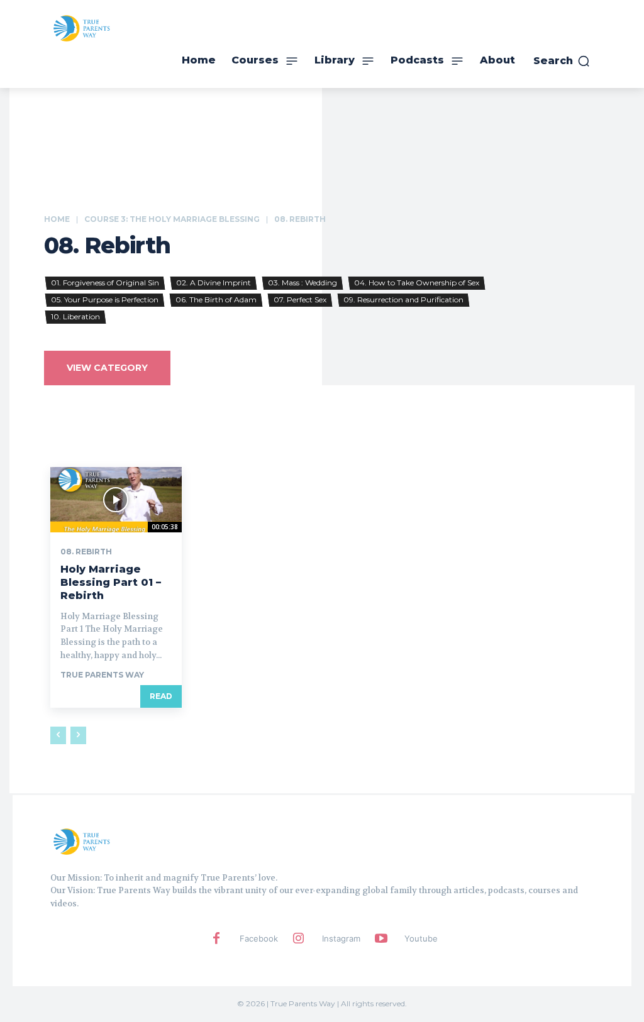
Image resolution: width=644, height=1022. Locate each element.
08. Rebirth (86, 552)
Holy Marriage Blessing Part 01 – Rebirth (110, 582)
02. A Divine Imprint (213, 282)
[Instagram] (298, 939)
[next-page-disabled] (78, 735)
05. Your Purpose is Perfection (104, 299)
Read (161, 696)
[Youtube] (381, 939)
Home (57, 219)
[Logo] (81, 841)
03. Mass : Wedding (302, 282)
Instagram (341, 938)
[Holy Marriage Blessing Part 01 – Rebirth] (116, 499)
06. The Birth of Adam (216, 299)
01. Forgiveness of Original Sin (105, 282)
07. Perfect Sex (300, 299)
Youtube (421, 938)
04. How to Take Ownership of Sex (416, 282)
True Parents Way (102, 674)
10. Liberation (75, 316)
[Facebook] (216, 939)
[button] (562, 61)
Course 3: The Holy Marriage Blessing (172, 219)
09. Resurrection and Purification (403, 299)
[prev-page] (58, 735)
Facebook (259, 938)
